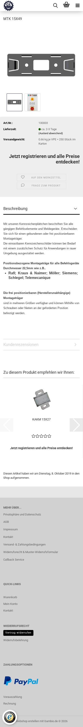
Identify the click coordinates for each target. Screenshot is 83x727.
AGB (6, 521)
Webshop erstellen (27, 721)
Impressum (10, 529)
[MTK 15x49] (41, 58)
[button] (76, 425)
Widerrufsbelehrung (15, 640)
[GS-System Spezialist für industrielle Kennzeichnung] (7, 5)
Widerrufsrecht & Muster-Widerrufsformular (30, 552)
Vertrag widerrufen (18, 632)
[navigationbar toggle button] (77, 5)
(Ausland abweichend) (51, 133)
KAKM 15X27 (41, 419)
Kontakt (8, 537)
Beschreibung (15, 208)
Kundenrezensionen (21, 344)
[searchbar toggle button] (55, 5)
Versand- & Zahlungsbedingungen (24, 544)
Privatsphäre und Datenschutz (22, 514)
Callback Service (13, 559)
